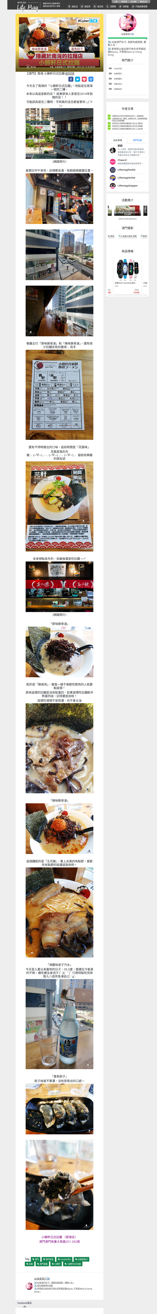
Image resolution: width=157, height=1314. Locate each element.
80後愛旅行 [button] (82, 1259)
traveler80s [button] (65, 1259)
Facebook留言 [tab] (24, 1302)
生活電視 (111, 6)
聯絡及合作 (143, 1)
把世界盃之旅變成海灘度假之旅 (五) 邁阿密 (127, 123)
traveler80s (118, 68)
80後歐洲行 (118, 89)
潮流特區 (124, 6)
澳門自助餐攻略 (139, 6)
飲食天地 (98, 6)
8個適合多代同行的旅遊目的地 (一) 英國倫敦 (128, 116)
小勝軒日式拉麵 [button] (74, 1264)
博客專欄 (124, 1)
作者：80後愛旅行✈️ (58, 67)
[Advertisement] (125, 335)
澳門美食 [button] (49, 1259)
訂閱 (116, 1)
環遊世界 (85, 6)
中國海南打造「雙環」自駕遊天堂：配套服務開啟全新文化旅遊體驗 (129, 119)
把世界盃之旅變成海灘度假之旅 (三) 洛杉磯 (127, 129)
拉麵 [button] (30, 1264)
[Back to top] (152, 1304)
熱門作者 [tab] (137, 140)
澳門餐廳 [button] (43, 1264)
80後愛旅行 (118, 73)
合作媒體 (133, 1)
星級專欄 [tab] (117, 140)
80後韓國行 (118, 78)
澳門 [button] (36, 1259)
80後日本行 (118, 84)
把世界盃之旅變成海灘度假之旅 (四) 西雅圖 (127, 126)
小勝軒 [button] (57, 1264)
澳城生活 (73, 6)
